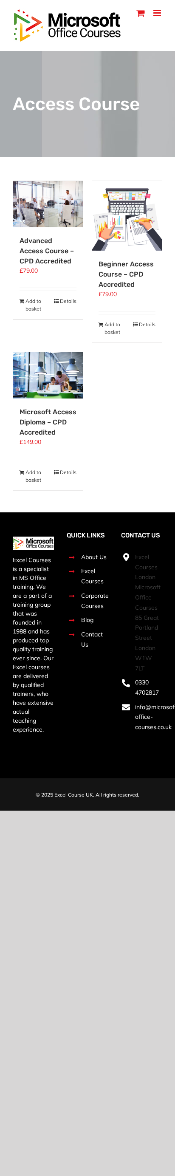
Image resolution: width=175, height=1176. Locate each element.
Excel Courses (92, 576)
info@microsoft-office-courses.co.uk (148, 717)
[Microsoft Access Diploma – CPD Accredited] (48, 375)
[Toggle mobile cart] (140, 12)
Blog (87, 620)
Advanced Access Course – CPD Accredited (47, 251)
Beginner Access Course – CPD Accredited (126, 274)
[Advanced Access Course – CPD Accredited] (48, 204)
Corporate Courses (94, 601)
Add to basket (33, 305)
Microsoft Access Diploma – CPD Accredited (48, 422)
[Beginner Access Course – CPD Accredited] (127, 216)
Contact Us (92, 639)
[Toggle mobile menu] (157, 12)
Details (68, 301)
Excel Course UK (73, 795)
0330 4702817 (147, 687)
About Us (94, 557)
